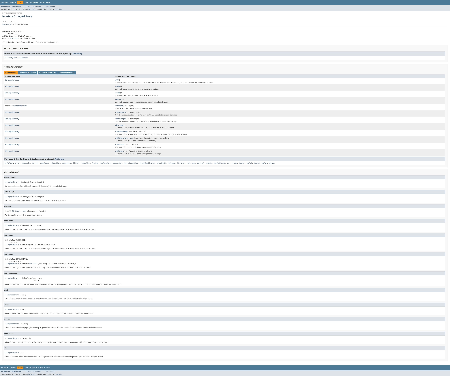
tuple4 (264, 163)
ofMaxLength (120, 112)
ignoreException (131, 163)
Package (13, 2)
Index (42, 2)
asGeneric (25, 163)
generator (117, 163)
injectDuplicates (147, 163)
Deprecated (34, 2)
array (17, 163)
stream (234, 163)
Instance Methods (27, 73)
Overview (4, 2)
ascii (117, 93)
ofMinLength (120, 119)
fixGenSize (85, 163)
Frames (28, 6)
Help (48, 2)
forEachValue (105, 163)
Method (31, 9)
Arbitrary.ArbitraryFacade (16, 58)
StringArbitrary (12, 80)
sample (209, 163)
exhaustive (55, 163)
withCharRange (121, 132)
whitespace (120, 125)
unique (272, 163)
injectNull (161, 163)
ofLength (119, 106)
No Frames (37, 6)
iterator (181, 163)
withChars (119, 138)
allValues (9, 163)
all (116, 80)
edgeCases (44, 163)
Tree (26, 2)
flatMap (95, 163)
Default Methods (66, 73)
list (188, 163)
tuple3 (257, 163)
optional (200, 163)
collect (35, 163)
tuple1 (242, 163)
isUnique (171, 163)
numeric (118, 99)
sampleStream (219, 163)
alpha (117, 86)
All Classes (50, 6)
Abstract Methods (47, 73)
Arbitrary (6, 24)
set (228, 163)
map (193, 163)
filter (76, 163)
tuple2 (249, 163)
